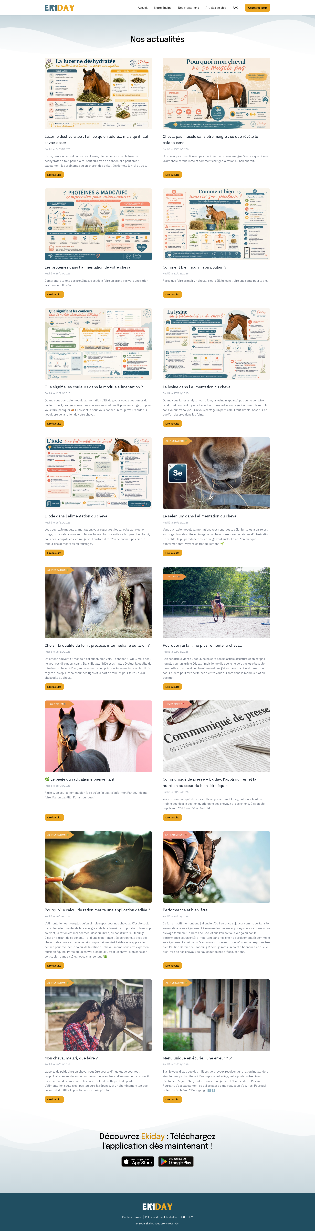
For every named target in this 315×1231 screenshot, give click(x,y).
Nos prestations (188, 8)
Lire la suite (54, 174)
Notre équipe (162, 8)
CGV (190, 1217)
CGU (182, 1217)
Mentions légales (132, 1217)
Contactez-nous (257, 7)
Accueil (143, 8)
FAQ (235, 8)
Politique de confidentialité (161, 1217)
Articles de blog (216, 8)
